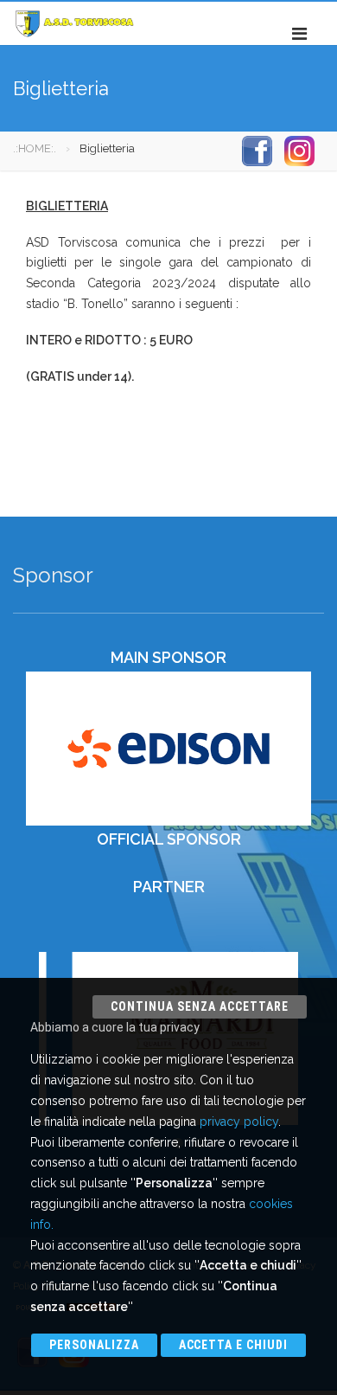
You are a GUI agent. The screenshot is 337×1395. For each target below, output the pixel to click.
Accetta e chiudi (234, 1345)
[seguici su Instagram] (299, 150)
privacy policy (239, 1121)
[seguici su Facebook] (257, 150)
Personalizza (94, 1345)
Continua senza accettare (200, 1006)
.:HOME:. (34, 148)
